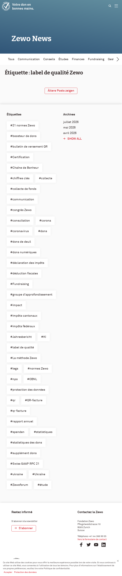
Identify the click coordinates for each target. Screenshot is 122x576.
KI (44, 336)
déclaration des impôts (28, 262)
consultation (21, 220)
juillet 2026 (71, 122)
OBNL (33, 379)
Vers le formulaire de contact (92, 539)
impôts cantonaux (24, 315)
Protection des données (25, 572)
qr (13, 400)
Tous (11, 59)
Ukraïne (40, 474)
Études (63, 59)
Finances (78, 59)
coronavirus (20, 231)
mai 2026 (69, 127)
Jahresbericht (22, 336)
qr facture (19, 410)
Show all (74, 138)
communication (23, 199)
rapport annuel (22, 421)
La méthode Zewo (24, 358)
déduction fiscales (25, 273)
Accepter (8, 572)
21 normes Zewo (23, 125)
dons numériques (24, 252)
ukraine (17, 474)
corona (46, 220)
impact (17, 305)
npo (15, 379)
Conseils (49, 59)
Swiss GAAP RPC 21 (25, 463)
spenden (18, 432)
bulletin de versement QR (29, 146)
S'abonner (26, 528)
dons (43, 231)
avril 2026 (69, 133)
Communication (29, 59)
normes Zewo (39, 368)
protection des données (28, 389)
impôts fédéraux (23, 326)
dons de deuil (21, 241)
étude (44, 484)
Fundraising (96, 59)
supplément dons (24, 453)
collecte (46, 178)
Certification (21, 157)
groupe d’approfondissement (32, 294)
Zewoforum (20, 484)
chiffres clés (20, 178)
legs (15, 368)
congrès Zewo (22, 210)
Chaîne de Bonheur (25, 167)
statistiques (44, 432)
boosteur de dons (24, 136)
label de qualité (23, 347)
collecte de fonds (24, 188)
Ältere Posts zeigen (61, 90)
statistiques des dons (27, 442)
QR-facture (34, 400)
